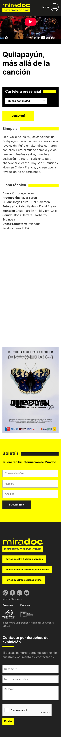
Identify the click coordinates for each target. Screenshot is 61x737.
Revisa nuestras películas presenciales (27, 569)
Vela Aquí (18, 115)
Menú (45, 7)
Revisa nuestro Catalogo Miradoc (24, 559)
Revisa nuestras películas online (23, 579)
